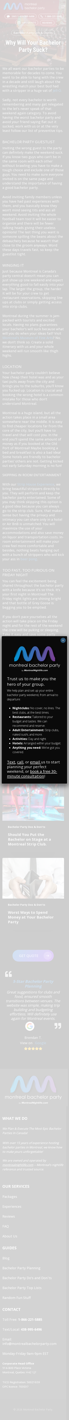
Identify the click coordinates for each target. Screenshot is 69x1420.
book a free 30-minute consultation (32, 774)
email (35, 761)
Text (11, 761)
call (20, 761)
